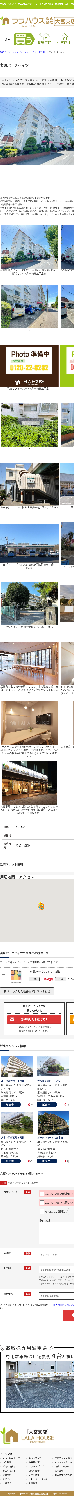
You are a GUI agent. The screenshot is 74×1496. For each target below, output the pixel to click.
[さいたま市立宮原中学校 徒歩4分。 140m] (29, 623)
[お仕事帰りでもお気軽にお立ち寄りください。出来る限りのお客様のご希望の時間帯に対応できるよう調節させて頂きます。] (29, 803)
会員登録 (7, 1475)
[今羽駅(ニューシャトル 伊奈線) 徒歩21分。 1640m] (29, 504)
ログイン (7, 1479)
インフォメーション (38, 1479)
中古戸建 (64, 42)
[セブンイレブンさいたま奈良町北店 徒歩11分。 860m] (29, 561)
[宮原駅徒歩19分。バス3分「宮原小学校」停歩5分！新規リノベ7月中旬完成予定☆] (29, 267)
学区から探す (9, 1470)
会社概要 (33, 1483)
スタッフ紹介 (35, 1458)
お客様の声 (34, 1462)
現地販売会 (34, 1470)
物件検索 (7, 1462)
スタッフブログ (36, 1466)
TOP (6, 39)
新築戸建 (44, 42)
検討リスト (8, 1483)
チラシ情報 (34, 1475)
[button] (40, 906)
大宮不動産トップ (11, 1458)
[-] (29, 326)
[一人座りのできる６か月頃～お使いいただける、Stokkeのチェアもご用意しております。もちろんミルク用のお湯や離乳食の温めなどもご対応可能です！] (29, 743)
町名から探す (9, 1466)
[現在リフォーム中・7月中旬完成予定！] (29, 385)
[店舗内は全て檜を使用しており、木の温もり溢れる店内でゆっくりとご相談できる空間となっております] (29, 683)
